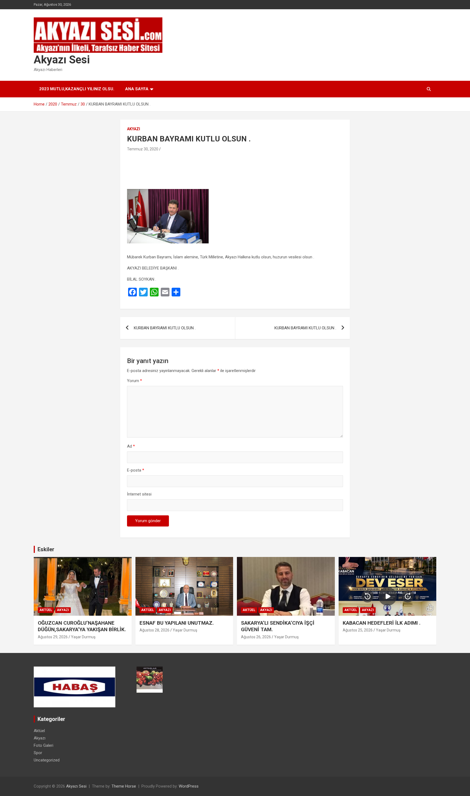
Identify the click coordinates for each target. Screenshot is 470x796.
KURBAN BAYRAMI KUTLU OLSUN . (165, 328)
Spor (38, 752)
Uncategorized (47, 760)
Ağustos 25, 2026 (358, 630)
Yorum (134, 380)
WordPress (189, 786)
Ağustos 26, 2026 (256, 637)
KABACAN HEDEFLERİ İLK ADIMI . (381, 623)
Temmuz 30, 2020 (142, 149)
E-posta (135, 470)
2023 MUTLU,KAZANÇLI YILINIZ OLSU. (76, 88)
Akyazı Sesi (62, 59)
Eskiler (46, 549)
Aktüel (45, 610)
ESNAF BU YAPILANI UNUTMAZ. (177, 623)
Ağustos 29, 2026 (53, 637)
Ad (131, 446)
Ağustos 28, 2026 (154, 630)
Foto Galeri (43, 745)
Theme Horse (124, 786)
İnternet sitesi (139, 494)
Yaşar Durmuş (83, 637)
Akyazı (133, 129)
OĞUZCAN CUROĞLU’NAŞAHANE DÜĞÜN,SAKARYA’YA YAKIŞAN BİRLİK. (82, 626)
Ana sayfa (137, 88)
